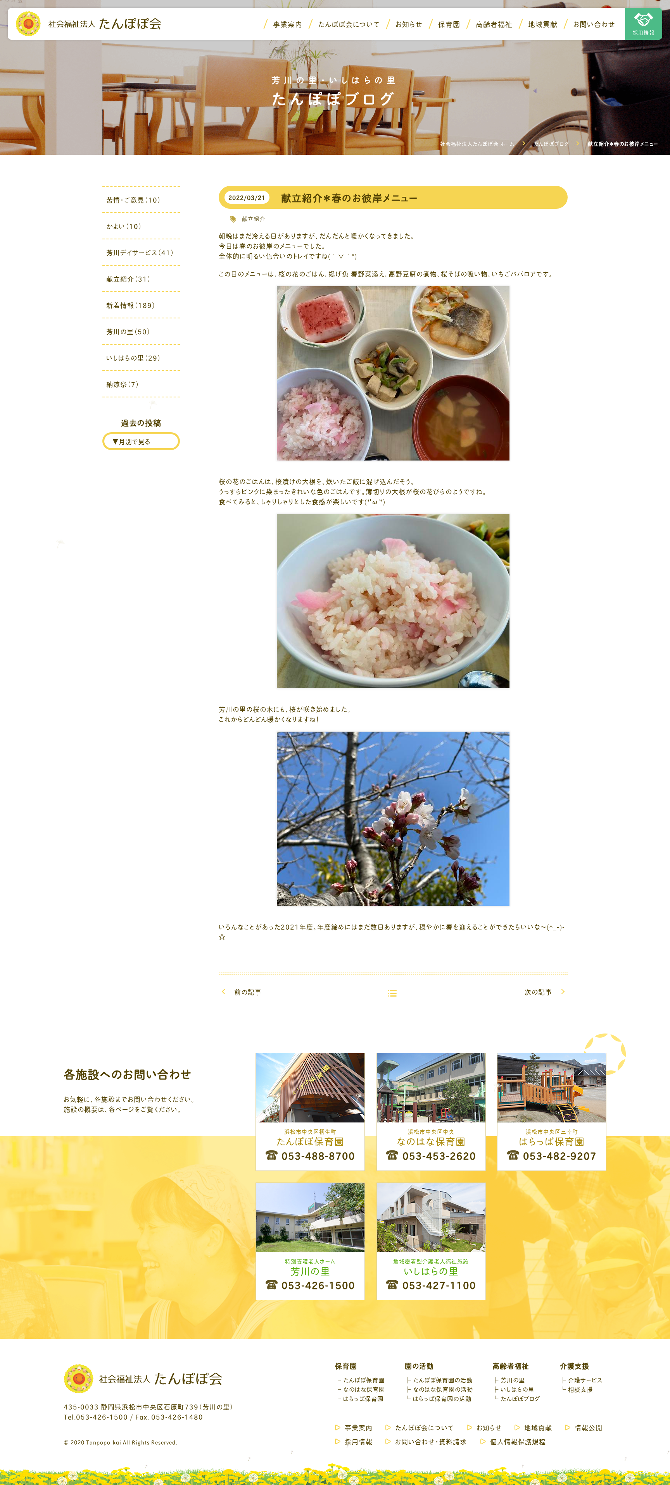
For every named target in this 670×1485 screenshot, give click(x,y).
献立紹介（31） (128, 278)
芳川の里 (513, 1379)
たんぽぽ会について (349, 24)
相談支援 (580, 1389)
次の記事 (538, 992)
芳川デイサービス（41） (140, 252)
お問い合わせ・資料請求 (431, 1441)
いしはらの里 (517, 1389)
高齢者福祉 (494, 24)
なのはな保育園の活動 (443, 1389)
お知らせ (409, 24)
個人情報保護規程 (518, 1441)
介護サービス (585, 1379)
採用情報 (643, 32)
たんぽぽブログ (551, 143)
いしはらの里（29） (133, 357)
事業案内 (287, 24)
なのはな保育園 (364, 1389)
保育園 (449, 24)
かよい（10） (124, 226)
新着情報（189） (131, 305)
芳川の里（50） (128, 331)
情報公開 (589, 1427)
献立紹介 (253, 218)
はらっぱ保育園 (363, 1398)
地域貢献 (543, 24)
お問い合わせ (594, 24)
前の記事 (248, 992)
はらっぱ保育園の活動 (442, 1398)
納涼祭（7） (123, 384)
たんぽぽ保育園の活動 (443, 1379)
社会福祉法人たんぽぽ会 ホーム (477, 143)
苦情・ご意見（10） (133, 199)
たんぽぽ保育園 (364, 1379)
